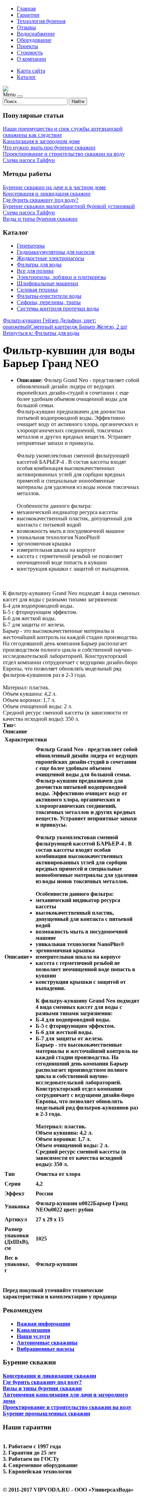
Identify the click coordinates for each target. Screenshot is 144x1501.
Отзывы (26, 27)
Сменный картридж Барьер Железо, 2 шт (78, 327)
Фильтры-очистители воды (49, 296)
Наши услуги (33, 1336)
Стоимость (30, 53)
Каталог (26, 77)
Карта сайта (31, 71)
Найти (78, 101)
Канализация (33, 1330)
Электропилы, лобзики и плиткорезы (61, 277)
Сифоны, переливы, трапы (49, 302)
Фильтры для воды (39, 265)
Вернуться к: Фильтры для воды (41, 333)
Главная (26, 9)
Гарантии (28, 15)
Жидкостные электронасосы (50, 258)
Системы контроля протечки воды (58, 309)
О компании (31, 59)
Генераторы (31, 246)
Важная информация (43, 1324)
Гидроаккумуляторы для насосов (56, 252)
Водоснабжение (36, 34)
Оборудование (34, 40)
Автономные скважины (47, 1343)
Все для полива (35, 271)
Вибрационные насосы (45, 1349)
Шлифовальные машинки (47, 283)
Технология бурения (41, 21)
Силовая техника (37, 290)
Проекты (27, 46)
